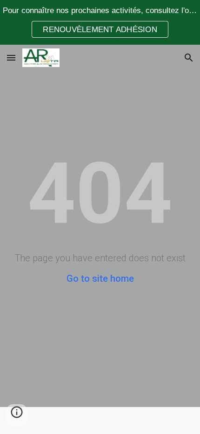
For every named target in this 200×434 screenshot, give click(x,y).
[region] (100, 22)
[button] (11, 57)
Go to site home (100, 278)
